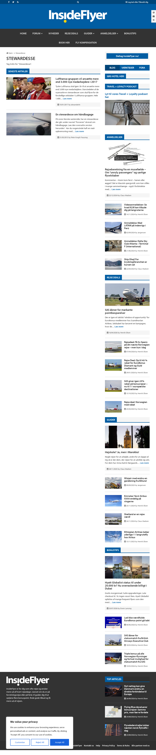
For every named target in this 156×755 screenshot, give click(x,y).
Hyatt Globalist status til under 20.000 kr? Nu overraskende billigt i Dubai (126, 585)
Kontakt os (89, 745)
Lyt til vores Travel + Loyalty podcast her (126, 95)
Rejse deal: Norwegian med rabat (135, 403)
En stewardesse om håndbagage (74, 114)
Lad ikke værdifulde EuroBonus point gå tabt (137, 619)
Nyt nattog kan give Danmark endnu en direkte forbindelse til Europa (135, 690)
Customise (20, 742)
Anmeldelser (114, 137)
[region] (39, 733)
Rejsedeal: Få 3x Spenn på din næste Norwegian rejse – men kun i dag (137, 344)
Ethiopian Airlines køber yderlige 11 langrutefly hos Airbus (136, 534)
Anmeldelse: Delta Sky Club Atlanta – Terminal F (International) (136, 243)
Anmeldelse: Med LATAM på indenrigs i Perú (135, 225)
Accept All (59, 742)
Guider (111, 419)
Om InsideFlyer (75, 745)
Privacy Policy (108, 745)
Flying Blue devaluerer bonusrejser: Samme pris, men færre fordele (136, 709)
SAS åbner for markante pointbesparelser (119, 311)
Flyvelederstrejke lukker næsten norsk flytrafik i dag (136, 728)
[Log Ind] (153, 20)
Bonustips (113, 550)
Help (98, 745)
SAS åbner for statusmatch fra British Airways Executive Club (136, 638)
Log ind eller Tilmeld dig (137, 2)
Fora (142, 67)
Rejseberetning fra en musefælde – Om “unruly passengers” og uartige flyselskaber (125, 172)
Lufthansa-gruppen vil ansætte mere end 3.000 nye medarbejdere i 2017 (77, 80)
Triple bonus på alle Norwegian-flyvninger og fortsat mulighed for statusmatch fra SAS (136, 657)
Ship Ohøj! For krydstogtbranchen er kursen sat (135, 262)
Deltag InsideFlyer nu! (127, 56)
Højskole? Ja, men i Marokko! (122, 452)
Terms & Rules (123, 745)
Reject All (40, 742)
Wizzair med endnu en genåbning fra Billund (135, 479)
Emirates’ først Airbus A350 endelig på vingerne (135, 498)
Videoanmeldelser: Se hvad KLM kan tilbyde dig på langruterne (135, 207)
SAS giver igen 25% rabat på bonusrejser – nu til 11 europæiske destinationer (135, 385)
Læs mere (67, 98)
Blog (112, 67)
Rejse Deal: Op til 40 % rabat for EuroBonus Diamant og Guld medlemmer (135, 364)
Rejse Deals (113, 277)
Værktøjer (128, 67)
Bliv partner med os (141, 745)
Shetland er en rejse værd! (134, 515)
